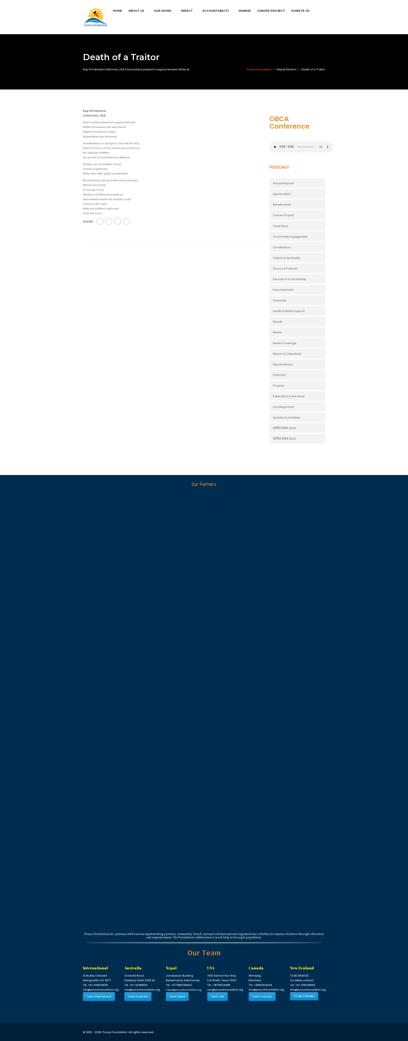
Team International (98, 996)
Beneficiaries (282, 205)
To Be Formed (304, 996)
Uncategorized (283, 407)
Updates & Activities (286, 418)
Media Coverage (284, 343)
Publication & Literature (289, 396)
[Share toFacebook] (99, 221)
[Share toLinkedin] (126, 221)
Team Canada (262, 996)
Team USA (217, 996)
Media (277, 332)
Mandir (245, 10)
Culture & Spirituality (286, 258)
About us (136, 10)
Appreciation (282, 194)
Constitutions (282, 247)
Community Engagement (290, 237)
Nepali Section (283, 364)
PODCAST (279, 375)
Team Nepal (177, 996)
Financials (279, 300)
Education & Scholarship (289, 279)
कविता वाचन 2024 (284, 428)
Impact (187, 10)
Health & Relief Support (289, 311)
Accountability (215, 10)
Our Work (162, 10)
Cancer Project (271, 10)
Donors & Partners (285, 269)
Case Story (280, 226)
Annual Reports (283, 183)
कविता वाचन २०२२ (284, 439)
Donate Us (300, 10)
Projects (278, 386)
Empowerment (283, 290)
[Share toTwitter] (108, 221)
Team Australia (138, 996)
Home (117, 10)
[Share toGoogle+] (117, 221)
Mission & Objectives (287, 354)
